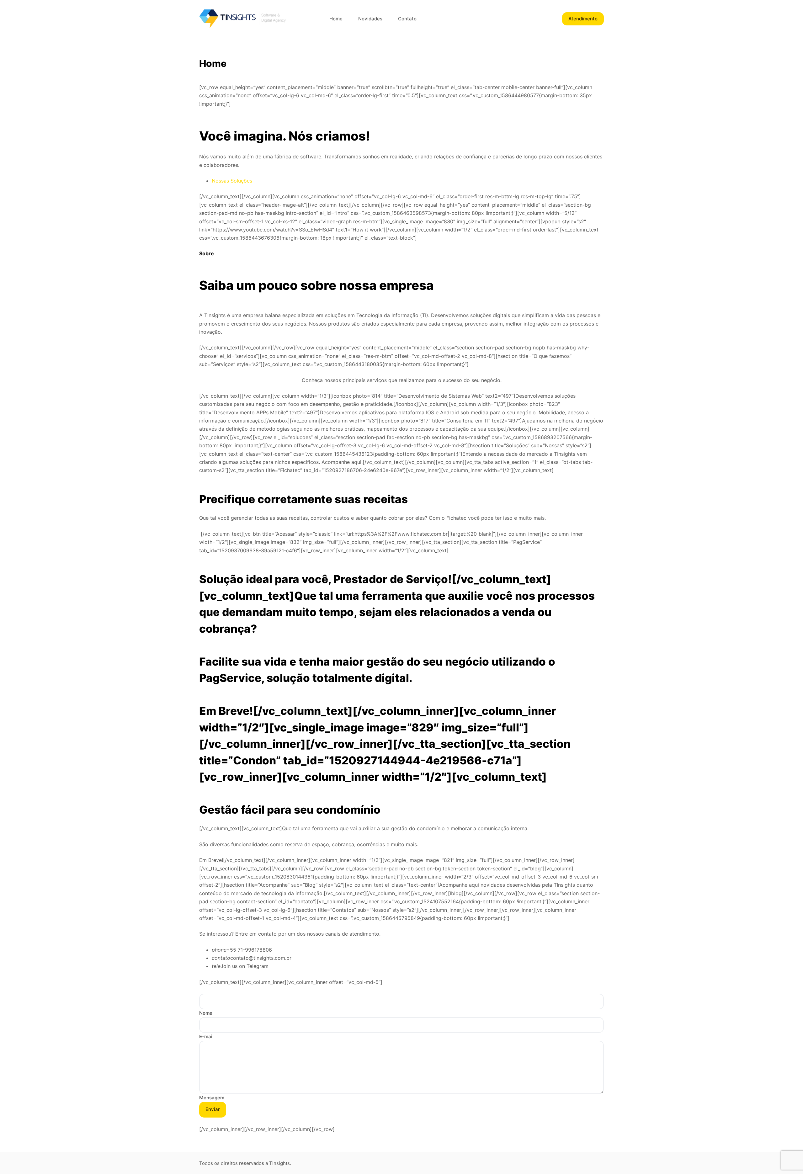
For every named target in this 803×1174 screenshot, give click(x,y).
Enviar (212, 1109)
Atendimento (583, 19)
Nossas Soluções (232, 181)
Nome (205, 1013)
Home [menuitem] (336, 19)
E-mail (206, 1036)
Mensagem (211, 1098)
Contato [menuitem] (407, 19)
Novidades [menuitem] (370, 19)
